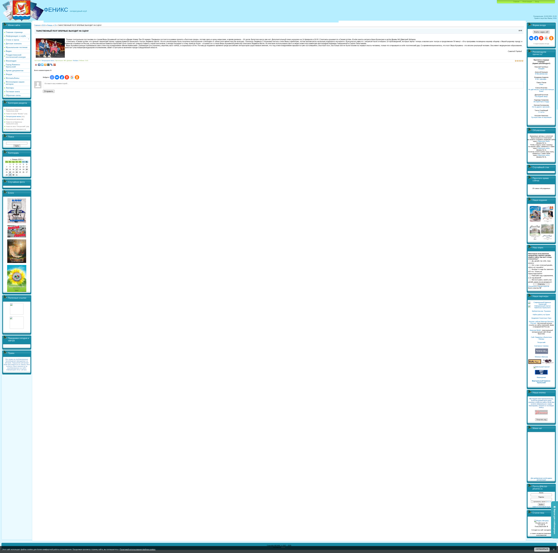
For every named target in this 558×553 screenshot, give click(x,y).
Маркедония (541, 377)
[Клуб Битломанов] (16, 237)
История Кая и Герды (541, 102)
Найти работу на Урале (541, 314)
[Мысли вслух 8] (535, 239)
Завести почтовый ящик (541, 507)
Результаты (532, 286)
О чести (541, 112)
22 (10, 172)
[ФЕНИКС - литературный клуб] (541, 412)
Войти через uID (541, 32)
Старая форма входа (541, 44)
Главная (516, 1)
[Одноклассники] (45, 65)
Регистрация (527, 1)
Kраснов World (535, 330)
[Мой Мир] (48, 65)
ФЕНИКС (56, 10)
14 (7, 169)
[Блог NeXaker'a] (16, 222)
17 (17, 169)
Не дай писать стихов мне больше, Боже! (541, 90)
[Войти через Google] (72, 77)
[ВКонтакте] (39, 65)
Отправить (48, 91)
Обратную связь (544, 141)
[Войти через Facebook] (62, 77)
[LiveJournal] (51, 65)
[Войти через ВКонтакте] (57, 77)
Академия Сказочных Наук (541, 318)
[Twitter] (42, 65)
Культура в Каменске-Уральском (14, 110)
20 (27, 169)
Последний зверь (541, 96)
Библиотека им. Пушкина (541, 311)
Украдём (541, 68)
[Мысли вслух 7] (547, 222)
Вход (537, 1)
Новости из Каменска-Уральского (14, 123)
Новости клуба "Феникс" (15, 114)
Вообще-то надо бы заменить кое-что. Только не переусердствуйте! (540, 271)
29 (10, 175)
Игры (541, 84)
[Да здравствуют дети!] (548, 363)
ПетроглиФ (541, 342)
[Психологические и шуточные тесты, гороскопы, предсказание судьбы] (16, 314)
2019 (43, 25)
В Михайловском (541, 74)
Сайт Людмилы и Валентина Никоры (541, 338)
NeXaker (75, 60)
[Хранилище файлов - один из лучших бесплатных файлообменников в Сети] (17, 328)
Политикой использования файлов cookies (137, 549)
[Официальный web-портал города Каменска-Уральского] (541, 307)
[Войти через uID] (52, 77)
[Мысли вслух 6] (535, 222)
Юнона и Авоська (541, 357)
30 (13, 175)
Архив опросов (543, 286)
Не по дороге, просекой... (541, 107)
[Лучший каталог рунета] (541, 374)
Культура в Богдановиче (15, 129)
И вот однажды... (541, 79)
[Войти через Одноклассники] (77, 77)
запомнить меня (539, 502)
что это (549, 502)
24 (17, 172)
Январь (50, 25)
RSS (555, 18)
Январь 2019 (17, 159)
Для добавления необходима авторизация (541, 479)
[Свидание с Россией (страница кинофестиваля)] (16, 291)
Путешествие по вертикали (541, 117)
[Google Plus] (54, 65)
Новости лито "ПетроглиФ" (16, 126)
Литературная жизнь (13, 116)
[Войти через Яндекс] (67, 77)
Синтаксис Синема (541, 346)
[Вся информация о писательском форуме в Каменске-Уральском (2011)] (16, 262)
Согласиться (542, 549)
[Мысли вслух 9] (547, 239)
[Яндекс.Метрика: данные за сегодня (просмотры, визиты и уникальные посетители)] (541, 521)
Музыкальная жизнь (13, 119)
